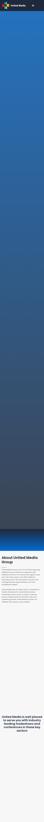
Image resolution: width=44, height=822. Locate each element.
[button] (33, 5)
